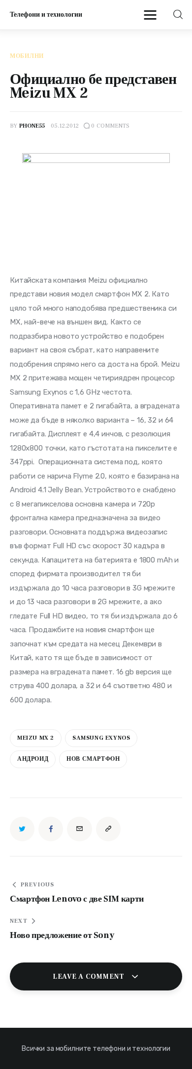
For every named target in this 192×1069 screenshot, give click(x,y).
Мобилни (27, 56)
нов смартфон (93, 759)
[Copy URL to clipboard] (108, 829)
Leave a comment (89, 976)
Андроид (32, 759)
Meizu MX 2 (35, 738)
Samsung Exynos (101, 738)
